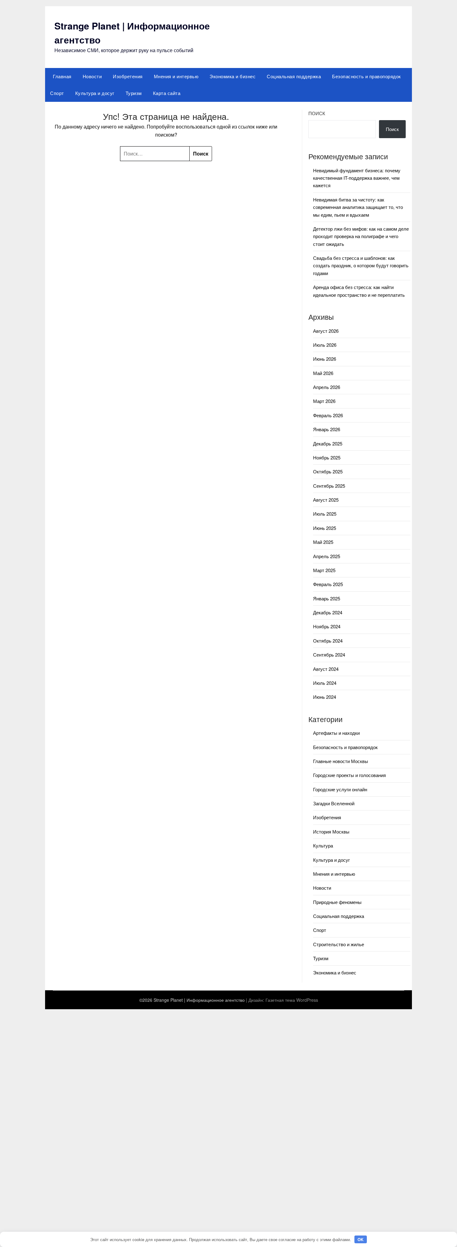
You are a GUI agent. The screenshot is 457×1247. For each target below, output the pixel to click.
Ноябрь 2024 (326, 626)
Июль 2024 (324, 683)
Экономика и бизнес (233, 76)
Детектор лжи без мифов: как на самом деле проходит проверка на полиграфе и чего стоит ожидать (361, 236)
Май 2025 (323, 542)
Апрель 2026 (326, 387)
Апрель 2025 (326, 556)
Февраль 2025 (328, 584)
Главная (62, 76)
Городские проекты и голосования (349, 775)
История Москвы (331, 831)
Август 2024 (326, 669)
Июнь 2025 (324, 528)
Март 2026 (324, 401)
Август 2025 (326, 499)
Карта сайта (167, 93)
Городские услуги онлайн (340, 789)
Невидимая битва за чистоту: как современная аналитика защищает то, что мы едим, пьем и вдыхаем (358, 207)
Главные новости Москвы (340, 761)
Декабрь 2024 (327, 612)
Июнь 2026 (324, 358)
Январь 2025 (326, 598)
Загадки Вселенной (333, 803)
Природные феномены (337, 902)
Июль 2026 (324, 344)
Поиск (316, 113)
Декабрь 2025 (327, 443)
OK (360, 1239)
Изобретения (128, 76)
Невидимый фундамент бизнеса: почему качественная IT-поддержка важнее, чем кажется (356, 178)
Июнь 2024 (324, 697)
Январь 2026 (326, 429)
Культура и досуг (94, 93)
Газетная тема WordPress (291, 1000)
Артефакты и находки (336, 733)
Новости (92, 76)
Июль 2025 (324, 513)
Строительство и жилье (338, 944)
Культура (323, 845)
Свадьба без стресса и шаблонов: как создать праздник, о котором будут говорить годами (361, 265)
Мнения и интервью (176, 76)
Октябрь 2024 (328, 640)
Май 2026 (323, 373)
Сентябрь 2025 (329, 485)
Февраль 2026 (328, 415)
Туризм (134, 93)
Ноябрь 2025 (326, 457)
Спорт (57, 93)
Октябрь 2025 (328, 471)
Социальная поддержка (294, 76)
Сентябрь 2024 (329, 654)
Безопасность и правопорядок (366, 76)
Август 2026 (326, 331)
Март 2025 (324, 570)
